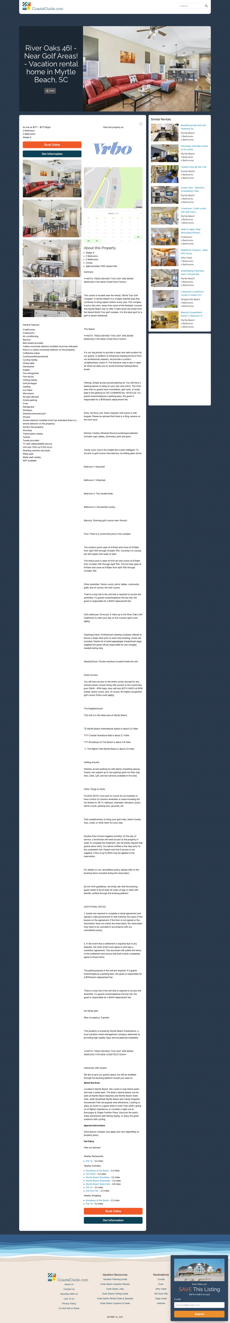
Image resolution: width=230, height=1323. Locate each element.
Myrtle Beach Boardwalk (98, 1180)
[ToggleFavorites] (141, 124)
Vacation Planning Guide (115, 1279)
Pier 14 (89, 1161)
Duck (161, 1284)
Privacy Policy (69, 1303)
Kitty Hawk (161, 1289)
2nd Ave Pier (92, 1190)
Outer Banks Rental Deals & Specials (115, 1298)
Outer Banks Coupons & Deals (115, 1303)
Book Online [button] (52, 144)
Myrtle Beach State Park (98, 1184)
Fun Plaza (90, 1174)
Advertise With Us (69, 1294)
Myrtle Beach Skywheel (97, 1177)
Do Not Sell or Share (69, 1308)
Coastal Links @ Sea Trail (193, 167)
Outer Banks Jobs (115, 1289)
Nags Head (161, 1298)
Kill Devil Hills (161, 1293)
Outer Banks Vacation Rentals (115, 1284)
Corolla (161, 1279)
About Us (69, 1284)
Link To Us (69, 1298)
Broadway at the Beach (97, 1170)
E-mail (177, 1299)
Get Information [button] (52, 154)
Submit (199, 1314)
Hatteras (161, 1303)
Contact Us (69, 1289)
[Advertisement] (179, 352)
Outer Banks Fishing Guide (115, 1293)
